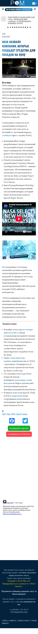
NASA (13, 414)
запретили (17, 396)
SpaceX (19, 414)
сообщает (7, 135)
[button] (8, 27)
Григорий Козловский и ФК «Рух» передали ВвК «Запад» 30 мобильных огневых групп (21, 20)
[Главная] (17, 3)
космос (24, 414)
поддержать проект (19, 428)
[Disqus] (19, 467)
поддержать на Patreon (19, 434)
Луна (8, 414)
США (4, 414)
